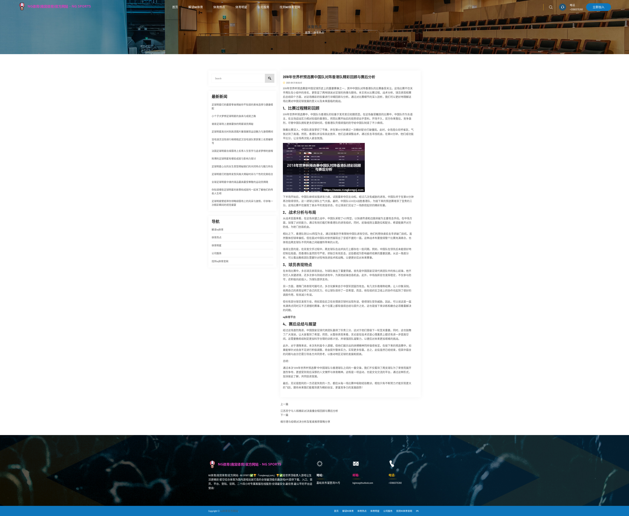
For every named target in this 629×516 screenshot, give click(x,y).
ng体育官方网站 (229, 510)
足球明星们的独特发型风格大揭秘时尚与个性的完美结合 (242, 174)
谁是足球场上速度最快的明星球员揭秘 (232, 123)
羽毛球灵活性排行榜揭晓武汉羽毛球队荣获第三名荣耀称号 (242, 141)
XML (417, 510)
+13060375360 (576, 9)
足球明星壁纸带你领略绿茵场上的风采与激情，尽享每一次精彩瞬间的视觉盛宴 (242, 203)
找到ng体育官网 (290, 7)
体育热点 (219, 7)
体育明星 (241, 7)
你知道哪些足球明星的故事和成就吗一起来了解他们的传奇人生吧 (242, 191)
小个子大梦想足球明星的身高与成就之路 (234, 115)
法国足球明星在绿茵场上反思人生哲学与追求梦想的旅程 (242, 150)
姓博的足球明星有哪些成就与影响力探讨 (234, 158)
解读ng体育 (195, 7)
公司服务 (263, 7)
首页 (175, 7)
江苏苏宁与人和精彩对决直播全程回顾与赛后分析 (309, 410)
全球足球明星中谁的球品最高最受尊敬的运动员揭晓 (240, 181)
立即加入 (598, 7)
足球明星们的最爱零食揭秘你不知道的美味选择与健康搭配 (242, 106)
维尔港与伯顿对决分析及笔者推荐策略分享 (305, 421)
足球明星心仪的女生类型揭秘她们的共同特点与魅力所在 (242, 166)
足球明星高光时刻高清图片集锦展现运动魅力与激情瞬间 (242, 131)
